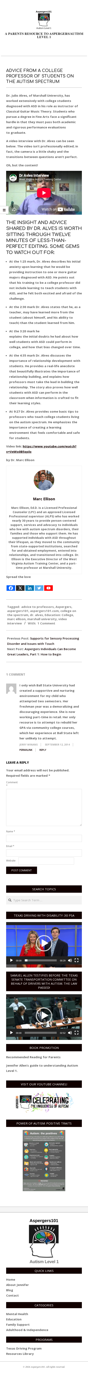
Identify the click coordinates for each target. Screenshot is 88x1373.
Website (11, 860)
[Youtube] (48, 585)
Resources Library (20, 1354)
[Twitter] (39, 585)
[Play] (11, 960)
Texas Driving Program (24, 1348)
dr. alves (36, 615)
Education (13, 1319)
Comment (12, 784)
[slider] (41, 960)
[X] (20, 585)
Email (10, 846)
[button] (44, 943)
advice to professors (37, 607)
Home (10, 1279)
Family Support (18, 1324)
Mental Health (17, 1314)
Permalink (25, 750)
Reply (42, 750)
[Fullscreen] (76, 960)
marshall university (42, 619)
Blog (9, 1290)
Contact (12, 1295)
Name (10, 831)
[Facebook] (11, 585)
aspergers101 (17, 611)
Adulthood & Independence (27, 1330)
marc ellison (16, 619)
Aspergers (63, 607)
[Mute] (70, 960)
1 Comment (46, 623)
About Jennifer (17, 1285)
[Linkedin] (29, 585)
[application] (44, 943)
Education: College (59, 615)
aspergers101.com (44, 611)
